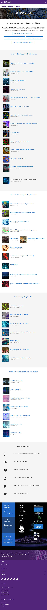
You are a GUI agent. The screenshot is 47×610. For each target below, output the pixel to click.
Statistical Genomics (16, 424)
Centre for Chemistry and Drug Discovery (14, 38)
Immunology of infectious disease (19, 314)
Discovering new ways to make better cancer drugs (23, 274)
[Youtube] (11, 579)
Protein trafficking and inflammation (20, 141)
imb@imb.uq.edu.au (8, 513)
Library (3, 571)
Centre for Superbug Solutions (34, 38)
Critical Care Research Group (18, 80)
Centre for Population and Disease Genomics (23, 42)
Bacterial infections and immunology (19, 323)
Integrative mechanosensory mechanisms (21, 166)
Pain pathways (14, 264)
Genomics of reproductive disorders (20, 398)
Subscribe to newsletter (38, 527)
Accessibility (3, 602)
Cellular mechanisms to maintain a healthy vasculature (25, 97)
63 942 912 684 (6, 590)
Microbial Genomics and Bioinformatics (20, 358)
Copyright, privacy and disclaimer (7, 599)
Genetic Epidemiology (16, 380)
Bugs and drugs (14, 238)
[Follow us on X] (8, 579)
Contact (3, 574)
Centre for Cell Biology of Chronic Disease (23, 33)
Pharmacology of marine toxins (35, 238)
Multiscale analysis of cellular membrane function (24, 123)
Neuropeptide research (16, 247)
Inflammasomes (14, 132)
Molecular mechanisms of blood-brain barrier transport (24, 283)
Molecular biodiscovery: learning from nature (22, 204)
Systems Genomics (15, 389)
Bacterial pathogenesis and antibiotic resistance (23, 332)
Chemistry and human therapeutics (19, 221)
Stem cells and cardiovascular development (22, 115)
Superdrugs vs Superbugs (16, 306)
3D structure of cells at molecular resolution (22, 63)
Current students (5, 568)
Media (2, 561)
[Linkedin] (5, 579)
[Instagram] (14, 579)
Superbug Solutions (23, 518)
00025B (6, 592)
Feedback (3, 606)
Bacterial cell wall (14, 340)
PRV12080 (6, 594)
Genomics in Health (15, 432)
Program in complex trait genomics (20, 415)
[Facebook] (2, 579)
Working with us (4, 564)
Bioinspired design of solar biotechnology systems (23, 230)
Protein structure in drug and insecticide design (22, 212)
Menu (2, 2)
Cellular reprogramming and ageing (20, 106)
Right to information (5, 604)
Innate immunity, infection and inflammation (22, 149)
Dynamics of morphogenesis (18, 158)
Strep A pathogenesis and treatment (19, 349)
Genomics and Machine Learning (19, 406)
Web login (3, 583)
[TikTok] (17, 579)
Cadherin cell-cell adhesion (17, 89)
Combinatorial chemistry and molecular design (22, 256)
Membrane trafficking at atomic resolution (21, 71)
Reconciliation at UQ (6, 556)
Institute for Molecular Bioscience (10, 6)
